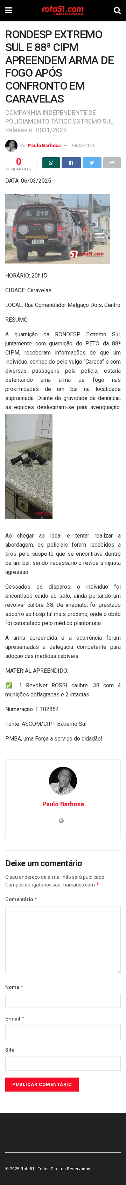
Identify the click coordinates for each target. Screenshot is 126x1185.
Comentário (21, 899)
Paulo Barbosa (44, 145)
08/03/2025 (83, 145)
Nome (14, 987)
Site (9, 1050)
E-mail (15, 1018)
